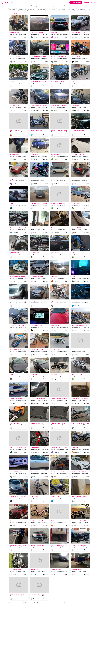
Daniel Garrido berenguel (77, 452)
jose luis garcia (36, 549)
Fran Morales (56, 452)
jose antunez (15, 232)
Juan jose (76, 354)
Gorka (34, 574)
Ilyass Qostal (56, 37)
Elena (55, 134)
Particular (76, 208)
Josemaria (56, 501)
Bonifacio (15, 549)
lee (13, 354)
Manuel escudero (36, 305)
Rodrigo (14, 159)
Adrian (75, 525)
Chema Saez (36, 86)
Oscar (14, 256)
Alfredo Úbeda (77, 549)
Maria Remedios (36, 452)
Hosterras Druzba (57, 61)
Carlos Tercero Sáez (77, 403)
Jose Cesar (76, 281)
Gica (34, 61)
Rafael (55, 256)
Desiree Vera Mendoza (57, 549)
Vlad (14, 281)
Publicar (76, 2)
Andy (75, 232)
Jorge (55, 476)
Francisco (15, 452)
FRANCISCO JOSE (57, 159)
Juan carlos (35, 427)
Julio (14, 61)
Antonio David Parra (57, 110)
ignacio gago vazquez (77, 501)
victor (75, 427)
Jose (14, 305)
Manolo (75, 86)
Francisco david (57, 232)
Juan (75, 183)
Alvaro (14, 525)
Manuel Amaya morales (16, 330)
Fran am (76, 61)
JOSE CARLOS (77, 305)
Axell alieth (35, 208)
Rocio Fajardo (57, 208)
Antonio (76, 330)
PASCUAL (35, 183)
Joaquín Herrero (57, 86)
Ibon (34, 354)
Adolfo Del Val (16, 476)
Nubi (14, 134)
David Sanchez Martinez (77, 256)
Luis (54, 525)
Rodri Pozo (35, 37)
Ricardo (35, 281)
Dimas (14, 86)
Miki (13, 501)
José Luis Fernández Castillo (57, 281)
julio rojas (76, 159)
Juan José (15, 574)
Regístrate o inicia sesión (90, 2)
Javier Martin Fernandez (36, 403)
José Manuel (36, 110)
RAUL (14, 403)
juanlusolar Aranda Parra (16, 208)
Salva (34, 598)
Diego (55, 379)
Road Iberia (56, 183)
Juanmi (55, 403)
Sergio (55, 305)
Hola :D (34, 330)
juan (54, 574)
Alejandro (76, 476)
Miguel (14, 37)
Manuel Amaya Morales (36, 134)
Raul (55, 354)
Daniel (14, 379)
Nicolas (75, 37)
